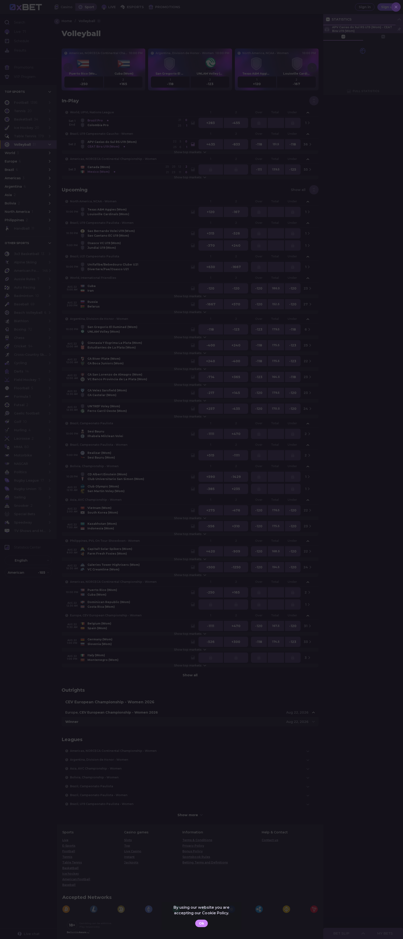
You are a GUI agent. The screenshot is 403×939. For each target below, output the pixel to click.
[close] (396, 7)
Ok (201, 923)
